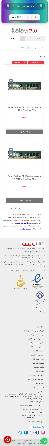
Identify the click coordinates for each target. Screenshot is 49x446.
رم (35, 47)
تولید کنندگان (40, 312)
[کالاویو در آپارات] (32, 432)
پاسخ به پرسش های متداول (35, 379)
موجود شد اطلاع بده (25, 131)
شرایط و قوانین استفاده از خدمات (34, 331)
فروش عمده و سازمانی (37, 375)
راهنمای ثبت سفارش (37, 355)
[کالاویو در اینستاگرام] (43, 432)
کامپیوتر (41, 47)
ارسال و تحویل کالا (38, 359)
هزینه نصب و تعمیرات (37, 387)
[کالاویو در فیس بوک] (37, 432)
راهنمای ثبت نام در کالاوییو (36, 339)
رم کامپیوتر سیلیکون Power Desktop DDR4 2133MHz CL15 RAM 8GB (24, 178)
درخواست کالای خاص (37, 351)
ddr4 (22, 47)
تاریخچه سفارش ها (38, 308)
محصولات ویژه (39, 304)
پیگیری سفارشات (39, 367)
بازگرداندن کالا (40, 371)
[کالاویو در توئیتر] (20, 432)
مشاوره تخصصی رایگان (37, 343)
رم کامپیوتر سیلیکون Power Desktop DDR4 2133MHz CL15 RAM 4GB (24, 109)
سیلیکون (29, 47)
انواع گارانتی (40, 327)
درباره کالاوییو (40, 383)
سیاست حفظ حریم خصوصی (35, 335)
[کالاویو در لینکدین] (26, 432)
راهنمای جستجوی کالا (37, 347)
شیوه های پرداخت (38, 363)
